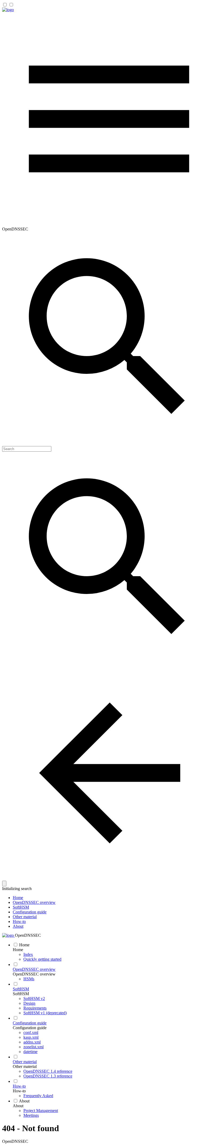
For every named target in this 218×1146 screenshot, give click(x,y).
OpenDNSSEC (28, 935)
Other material (25, 916)
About (18, 926)
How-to (19, 921)
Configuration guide (30, 912)
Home (18, 897)
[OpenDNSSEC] (8, 9)
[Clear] (4, 883)
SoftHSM (21, 907)
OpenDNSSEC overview (34, 902)
